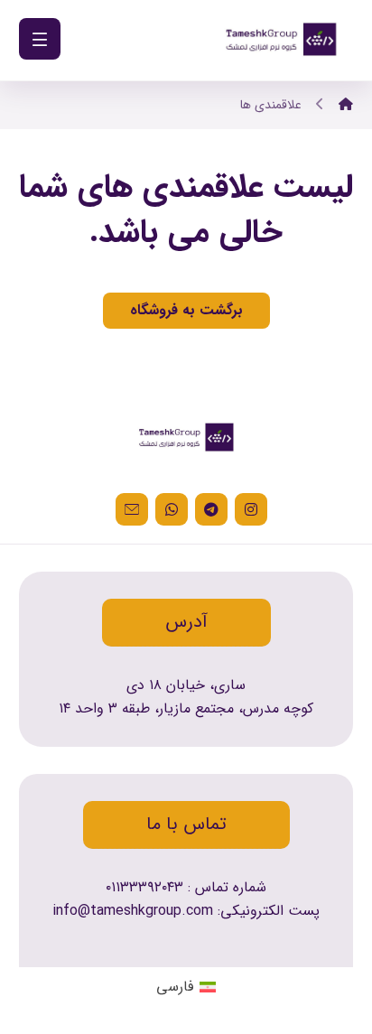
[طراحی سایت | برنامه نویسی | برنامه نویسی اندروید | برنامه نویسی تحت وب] (281, 40)
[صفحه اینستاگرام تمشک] (251, 509)
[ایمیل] (132, 509)
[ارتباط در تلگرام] (211, 509)
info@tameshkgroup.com (132, 910)
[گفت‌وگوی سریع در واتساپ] (171, 509)
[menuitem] (185, 986)
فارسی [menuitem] (174, 986)
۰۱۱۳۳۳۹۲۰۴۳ (144, 887)
